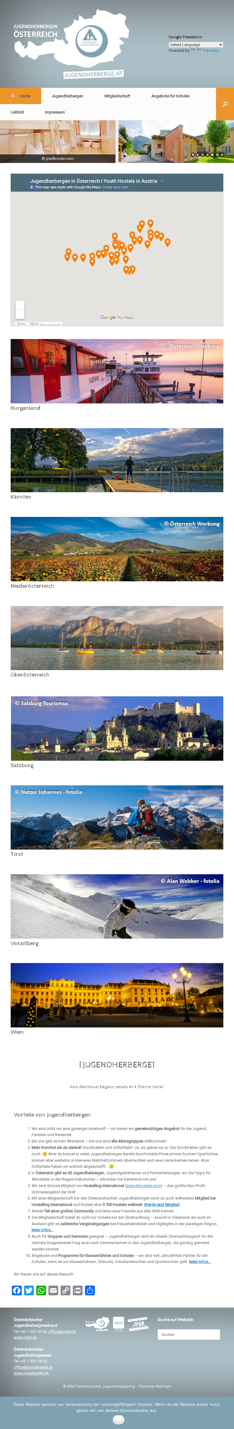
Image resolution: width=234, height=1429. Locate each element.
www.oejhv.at (25, 1337)
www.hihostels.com (143, 1185)
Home (25, 96)
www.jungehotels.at (31, 1373)
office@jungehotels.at (33, 1367)
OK (119, 1419)
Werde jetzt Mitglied (161, 1204)
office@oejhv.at (62, 1331)
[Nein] (226, 1413)
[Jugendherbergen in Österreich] (71, 44)
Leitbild (17, 112)
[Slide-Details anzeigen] (57, 141)
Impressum (55, 112)
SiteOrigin (163, 1386)
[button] (225, 104)
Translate (211, 50)
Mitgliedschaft (117, 96)
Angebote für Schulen (170, 96)
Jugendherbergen (67, 96)
